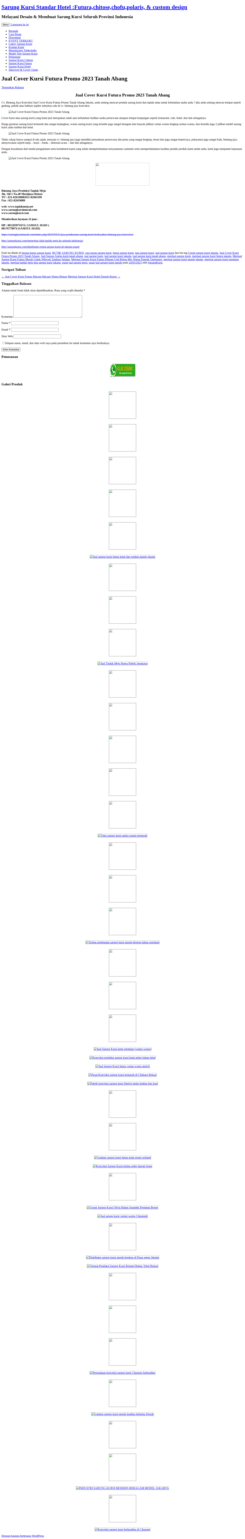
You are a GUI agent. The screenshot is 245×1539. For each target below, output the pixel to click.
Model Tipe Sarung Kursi (23, 53)
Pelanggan (14, 56)
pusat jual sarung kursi (74, 262)
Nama (5, 322)
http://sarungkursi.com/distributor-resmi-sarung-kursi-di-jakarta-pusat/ (40, 246)
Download (15, 37)
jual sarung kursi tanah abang (149, 256)
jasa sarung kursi (144, 252)
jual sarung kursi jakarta (117, 256)
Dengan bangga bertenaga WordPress (22, 1535)
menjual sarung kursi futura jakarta (211, 256)
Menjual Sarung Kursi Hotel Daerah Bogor (94, 276)
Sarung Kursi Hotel (20, 66)
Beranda (13, 31)
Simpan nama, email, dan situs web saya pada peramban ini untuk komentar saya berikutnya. (57, 343)
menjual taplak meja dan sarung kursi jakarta (35, 262)
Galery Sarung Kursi (20, 43)
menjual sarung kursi (179, 256)
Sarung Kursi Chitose (21, 60)
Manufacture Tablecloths (23, 50)
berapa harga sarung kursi (36, 252)
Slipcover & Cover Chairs (23, 69)
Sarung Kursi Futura (20, 63)
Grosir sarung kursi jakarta (203, 252)
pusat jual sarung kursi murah (105, 262)
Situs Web (7, 336)
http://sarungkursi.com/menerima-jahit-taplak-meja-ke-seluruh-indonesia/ (42, 240)
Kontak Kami (16, 47)
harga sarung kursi (123, 252)
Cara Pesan (15, 34)
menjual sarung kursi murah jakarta (183, 259)
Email (5, 329)
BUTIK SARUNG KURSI (68, 252)
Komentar (7, 316)
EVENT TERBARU (21, 40)
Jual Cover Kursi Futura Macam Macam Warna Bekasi (34, 276)
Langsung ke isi (20, 24)
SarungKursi (155, 262)
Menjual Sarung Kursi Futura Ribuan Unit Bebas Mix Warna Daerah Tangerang (116, 259)
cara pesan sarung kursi (98, 252)
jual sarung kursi (164, 252)
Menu (6, 24)
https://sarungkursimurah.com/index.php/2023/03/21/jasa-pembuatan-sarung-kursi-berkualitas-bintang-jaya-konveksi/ (67, 234)
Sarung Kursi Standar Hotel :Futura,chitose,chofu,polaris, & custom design (94, 7)
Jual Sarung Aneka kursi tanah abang (62, 256)
